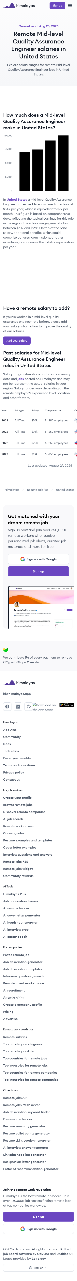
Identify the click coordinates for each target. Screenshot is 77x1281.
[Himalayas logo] (19, 5)
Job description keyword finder (26, 1112)
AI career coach (15, 937)
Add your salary (17, 340)
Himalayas (12, 490)
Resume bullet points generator (26, 1133)
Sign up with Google (42, 559)
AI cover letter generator (21, 915)
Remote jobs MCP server (21, 1105)
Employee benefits (17, 758)
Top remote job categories (22, 1044)
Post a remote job (16, 955)
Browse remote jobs (18, 805)
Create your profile (17, 798)
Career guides (13, 833)
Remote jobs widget (18, 869)
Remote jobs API (15, 1098)
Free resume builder (17, 1119)
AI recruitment (14, 990)
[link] (12, 489)
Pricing (8, 1012)
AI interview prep (16, 929)
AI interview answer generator (25, 1147)
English (38, 1268)
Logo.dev (39, 1258)
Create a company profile (22, 1005)
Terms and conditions (19, 765)
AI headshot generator (20, 922)
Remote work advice (18, 826)
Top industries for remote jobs (25, 1065)
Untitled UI (64, 1254)
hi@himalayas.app (17, 694)
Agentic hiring (13, 997)
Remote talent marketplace (23, 983)
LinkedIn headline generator (24, 1155)
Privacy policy (13, 772)
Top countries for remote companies (30, 1072)
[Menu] (70, 5)
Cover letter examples (19, 847)
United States (17, 199)
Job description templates (22, 969)
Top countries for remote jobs (25, 1058)
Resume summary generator (24, 1126)
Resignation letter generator (24, 1162)
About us (10, 730)
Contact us (11, 779)
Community (12, 737)
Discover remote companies (24, 812)
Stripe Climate (28, 662)
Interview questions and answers (27, 854)
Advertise (10, 1019)
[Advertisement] (38, 100)
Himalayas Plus (14, 894)
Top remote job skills (18, 1051)
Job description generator (22, 962)
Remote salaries (37, 490)
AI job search (13, 819)
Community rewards (18, 876)
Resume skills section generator (27, 1140)
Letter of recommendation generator (30, 1169)
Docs (7, 744)
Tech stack (11, 751)
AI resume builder (16, 908)
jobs (21, 379)
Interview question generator (25, 976)
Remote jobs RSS (15, 862)
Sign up (38, 571)
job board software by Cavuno (26, 1254)
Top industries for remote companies (30, 1080)
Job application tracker (20, 901)
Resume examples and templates (28, 840)
